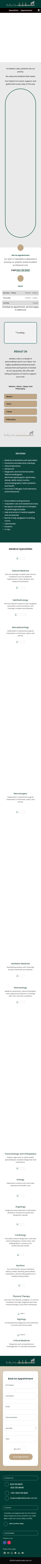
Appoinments (26, 10)
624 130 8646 (17, 1487)
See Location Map (16, 1523)
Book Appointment (20, 1457)
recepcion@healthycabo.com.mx (23, 1498)
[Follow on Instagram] (9, 1542)
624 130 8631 (23, 270)
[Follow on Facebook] (4, 1542)
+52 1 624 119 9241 (19, 1493)
